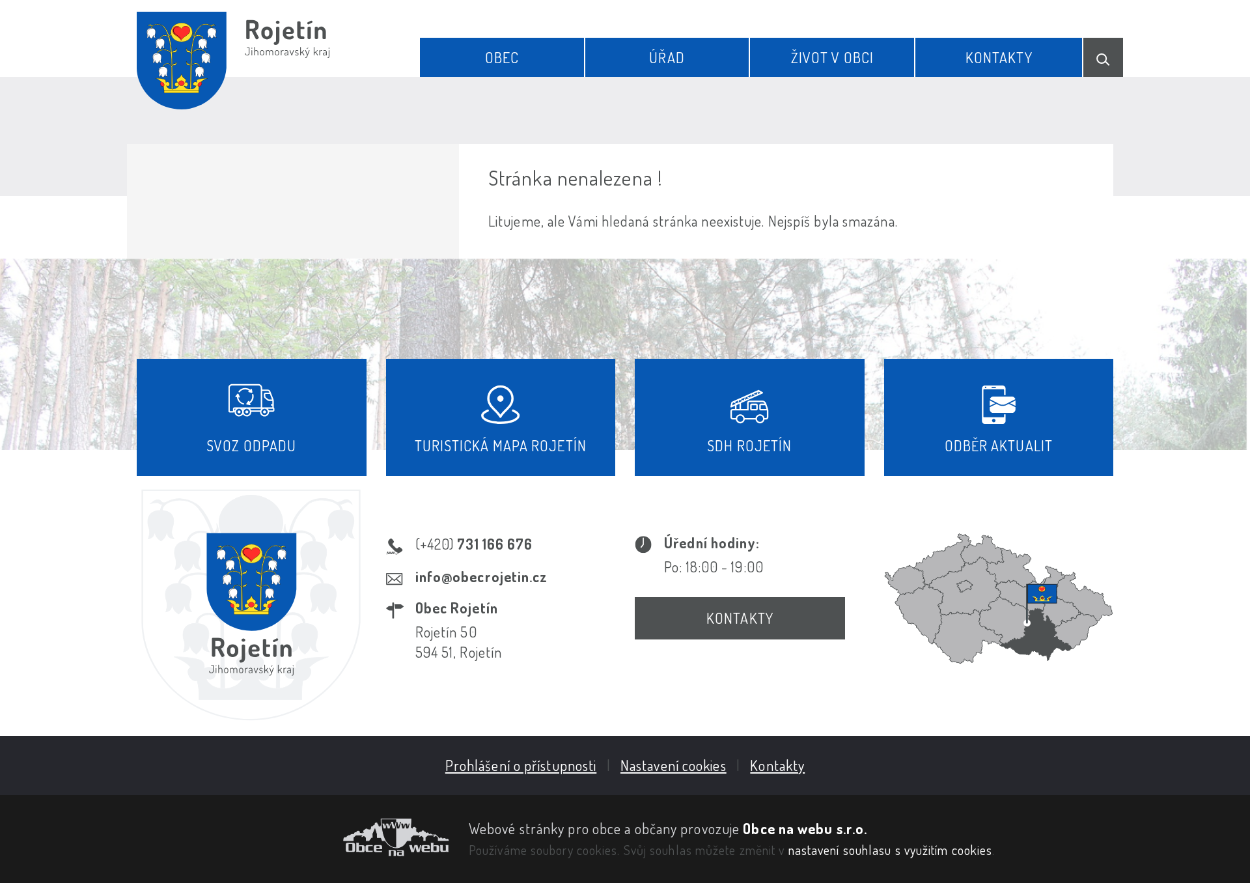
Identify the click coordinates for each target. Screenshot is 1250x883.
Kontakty (999, 57)
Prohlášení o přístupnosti (521, 765)
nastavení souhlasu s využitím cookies (890, 849)
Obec (502, 57)
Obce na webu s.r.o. (805, 828)
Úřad (666, 57)
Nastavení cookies (673, 765)
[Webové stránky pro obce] (293, 837)
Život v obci (832, 57)
